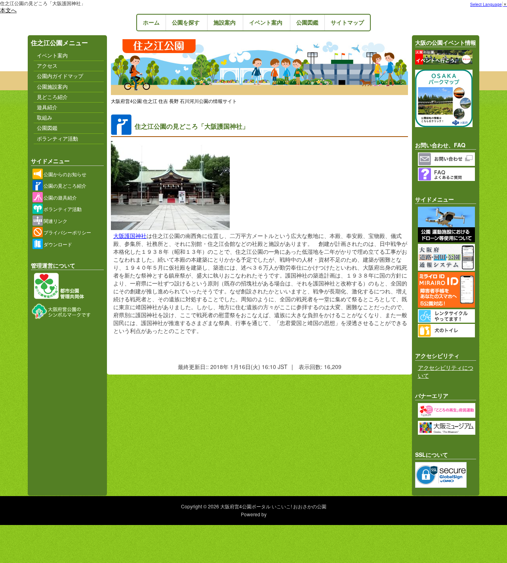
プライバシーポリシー (67, 232)
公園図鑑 (307, 22)
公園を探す (186, 22)
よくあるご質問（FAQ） (447, 174)
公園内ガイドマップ (60, 76)
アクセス (47, 65)
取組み (44, 117)
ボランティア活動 (57, 138)
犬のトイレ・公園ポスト (447, 330)
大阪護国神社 (130, 236)
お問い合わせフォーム (447, 159)
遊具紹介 (47, 107)
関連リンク (55, 220)
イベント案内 (265, 22)
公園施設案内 (52, 86)
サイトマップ (347, 22)
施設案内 (224, 22)
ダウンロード (58, 244)
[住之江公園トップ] (259, 93)
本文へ (8, 10)
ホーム (151, 22)
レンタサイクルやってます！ (447, 316)
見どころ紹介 (52, 97)
